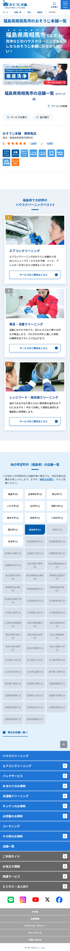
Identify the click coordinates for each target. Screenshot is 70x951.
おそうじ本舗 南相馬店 (19, 133)
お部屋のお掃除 (13, 816)
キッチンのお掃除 (14, 806)
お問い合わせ (35, 939)
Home (35, 911)
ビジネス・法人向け (16, 886)
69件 (50, 143)
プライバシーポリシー (35, 925)
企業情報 (35, 918)
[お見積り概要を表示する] (54, 4)
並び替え (44, 117)
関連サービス (11, 876)
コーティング (11, 826)
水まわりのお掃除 (14, 786)
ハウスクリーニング (16, 756)
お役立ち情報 (11, 866)
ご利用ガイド (11, 856)
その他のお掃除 (13, 836)
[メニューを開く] (65, 4)
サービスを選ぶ (19, 117)
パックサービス (13, 776)
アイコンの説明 (59, 106)
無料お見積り (47, 479)
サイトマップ (35, 932)
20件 (33, 143)
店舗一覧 (8, 846)
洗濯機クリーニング (16, 796)
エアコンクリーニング (17, 766)
